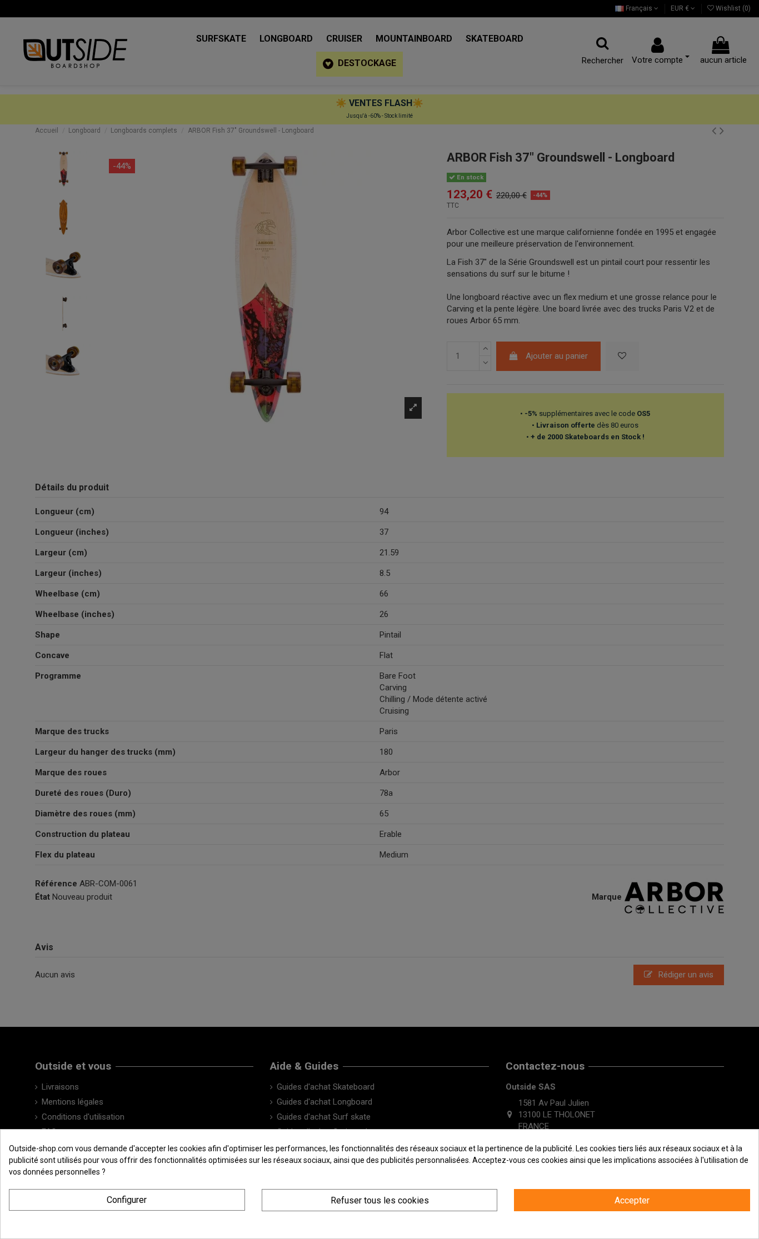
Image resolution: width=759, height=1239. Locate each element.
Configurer (127, 1200)
